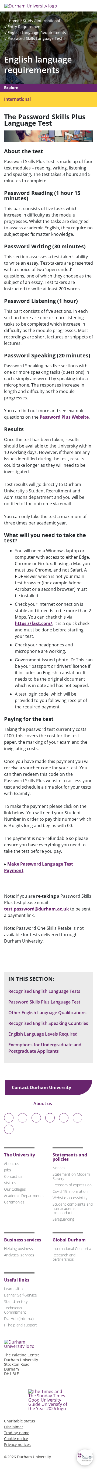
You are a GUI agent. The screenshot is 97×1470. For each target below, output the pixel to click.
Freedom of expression (72, 1184)
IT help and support (20, 1325)
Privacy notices (17, 1444)
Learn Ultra (13, 1288)
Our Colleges (15, 1189)
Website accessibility (70, 1197)
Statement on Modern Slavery (71, 1176)
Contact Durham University (42, 1087)
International (48, 20)
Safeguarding (63, 1219)
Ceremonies (14, 1202)
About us (43, 1103)
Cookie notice (16, 1438)
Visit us (10, 1182)
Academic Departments (24, 1195)
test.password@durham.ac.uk (36, 909)
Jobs (7, 1169)
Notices (59, 1167)
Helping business (18, 1248)
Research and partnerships (64, 1257)
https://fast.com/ (33, 623)
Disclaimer (13, 1426)
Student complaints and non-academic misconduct (73, 1208)
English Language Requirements (37, 32)
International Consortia (72, 1248)
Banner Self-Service (20, 1295)
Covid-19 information (70, 1191)
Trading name (16, 1432)
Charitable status (19, 1420)
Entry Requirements (26, 26)
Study (28, 20)
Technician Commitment (15, 1310)
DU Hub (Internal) (19, 1318)
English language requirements (38, 64)
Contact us (13, 1176)
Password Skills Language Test (35, 38)
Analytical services (19, 1254)
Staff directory (15, 1301)
